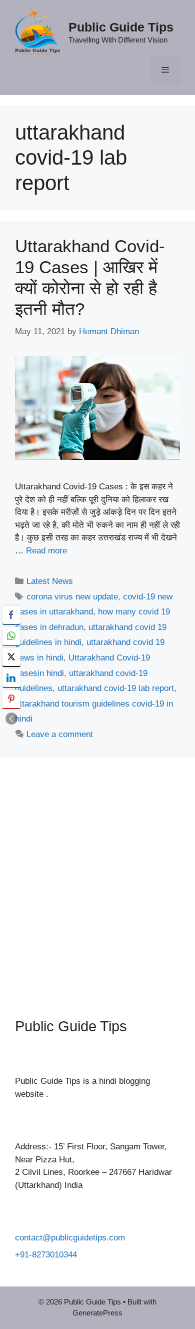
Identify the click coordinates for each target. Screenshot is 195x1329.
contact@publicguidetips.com (70, 1237)
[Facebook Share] (11, 615)
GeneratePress (97, 1312)
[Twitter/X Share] (11, 657)
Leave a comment (59, 734)
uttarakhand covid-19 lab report (116, 688)
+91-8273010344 (46, 1254)
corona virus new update (72, 596)
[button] (12, 719)
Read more (46, 550)
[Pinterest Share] (11, 699)
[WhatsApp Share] (11, 636)
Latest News (49, 581)
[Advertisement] (97, 880)
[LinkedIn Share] (11, 678)
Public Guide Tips (121, 27)
